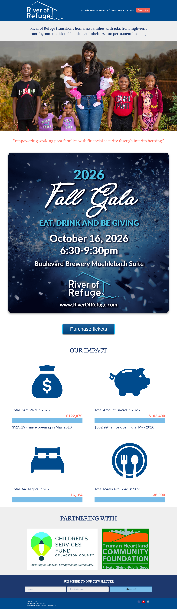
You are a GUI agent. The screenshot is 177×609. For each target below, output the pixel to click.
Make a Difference (114, 10)
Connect (129, 10)
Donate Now (143, 10)
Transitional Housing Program (90, 10)
